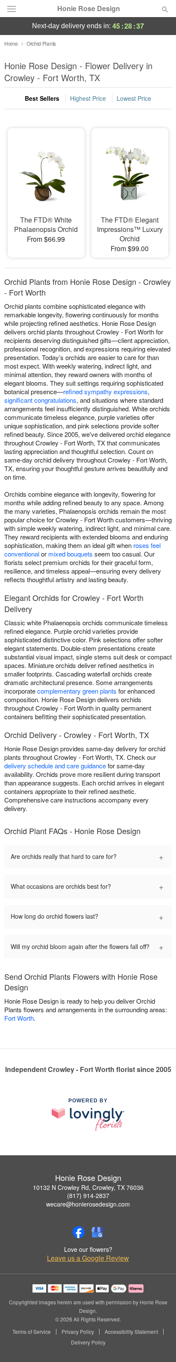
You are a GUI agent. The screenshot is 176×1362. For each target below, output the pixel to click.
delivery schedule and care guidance (55, 765)
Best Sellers (42, 98)
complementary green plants (77, 690)
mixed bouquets (70, 553)
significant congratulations (40, 399)
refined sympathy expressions (105, 391)
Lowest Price (134, 98)
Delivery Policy (88, 1342)
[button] (157, 1342)
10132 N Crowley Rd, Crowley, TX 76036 (88, 1187)
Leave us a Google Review (88, 1258)
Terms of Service (31, 1331)
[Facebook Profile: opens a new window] (79, 1232)
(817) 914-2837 (88, 1195)
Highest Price (88, 98)
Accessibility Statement (131, 1331)
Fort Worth (19, 1017)
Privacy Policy (78, 1331)
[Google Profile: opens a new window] (97, 1232)
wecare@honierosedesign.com (88, 1204)
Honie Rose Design (88, 8)
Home (11, 43)
